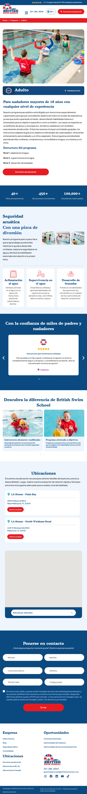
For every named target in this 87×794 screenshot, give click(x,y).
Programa (14, 20)
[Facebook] (51, 776)
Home (5, 20)
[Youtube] (62, 776)
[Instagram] (45, 776)
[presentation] (39, 379)
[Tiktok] (68, 776)
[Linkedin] (57, 776)
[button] (38, 454)
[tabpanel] (43, 356)
